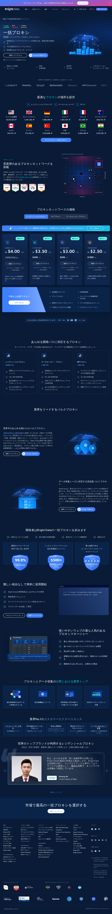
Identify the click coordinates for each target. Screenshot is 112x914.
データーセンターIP (66, 104)
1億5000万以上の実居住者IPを (14, 433)
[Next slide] (107, 771)
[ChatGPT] (92, 840)
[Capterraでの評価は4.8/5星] (24, 26)
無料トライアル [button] (101, 9)
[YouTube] (95, 829)
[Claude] (102, 840)
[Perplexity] (95, 840)
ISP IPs (82, 104)
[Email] (95, 851)
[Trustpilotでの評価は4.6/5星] (6, 26)
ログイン (91, 9)
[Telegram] (99, 851)
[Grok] (106, 840)
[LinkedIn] (92, 829)
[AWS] (5, 887)
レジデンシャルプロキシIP (41, 104)
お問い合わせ (83, 9)
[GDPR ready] (93, 898)
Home (4, 19)
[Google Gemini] (99, 840)
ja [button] (74, 9)
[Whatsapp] (92, 851)
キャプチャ (9, 435)
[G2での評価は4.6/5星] (15, 26)
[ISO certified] (81, 898)
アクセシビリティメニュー (11, 909)
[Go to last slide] (5, 771)
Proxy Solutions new (14, 19)
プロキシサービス (25, 177)
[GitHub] (99, 829)
